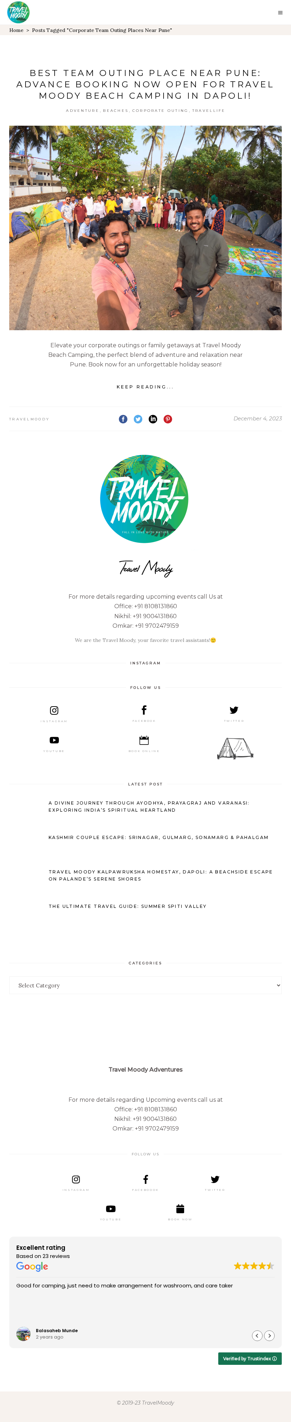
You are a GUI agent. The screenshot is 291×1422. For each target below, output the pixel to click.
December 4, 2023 (258, 418)
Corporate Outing (160, 110)
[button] (269, 1335)
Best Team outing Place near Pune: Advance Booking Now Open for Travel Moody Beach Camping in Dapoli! (145, 84)
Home (16, 30)
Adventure (82, 110)
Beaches (115, 110)
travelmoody (29, 419)
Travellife (209, 110)
